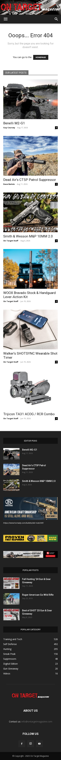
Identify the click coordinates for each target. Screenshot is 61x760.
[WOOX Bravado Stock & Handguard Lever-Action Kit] (30, 269)
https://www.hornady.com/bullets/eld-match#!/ (23, 523)
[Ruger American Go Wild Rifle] (11, 599)
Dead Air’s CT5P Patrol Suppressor (29, 180)
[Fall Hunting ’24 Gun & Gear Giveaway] (11, 583)
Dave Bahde (9, 184)
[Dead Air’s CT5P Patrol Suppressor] (30, 156)
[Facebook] (22, 744)
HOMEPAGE (41, 57)
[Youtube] (39, 744)
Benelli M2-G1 (14, 123)
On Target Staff (10, 240)
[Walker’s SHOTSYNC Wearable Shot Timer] (30, 329)
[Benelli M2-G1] (30, 99)
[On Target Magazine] (30, 7)
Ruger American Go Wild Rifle (38, 594)
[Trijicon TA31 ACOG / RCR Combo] (30, 390)
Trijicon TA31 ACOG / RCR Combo (29, 414)
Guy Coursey (9, 127)
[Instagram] (30, 743)
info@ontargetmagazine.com (36, 721)
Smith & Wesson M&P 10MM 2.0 (28, 236)
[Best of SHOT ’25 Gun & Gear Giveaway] (11, 614)
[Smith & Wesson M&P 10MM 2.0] (30, 212)
